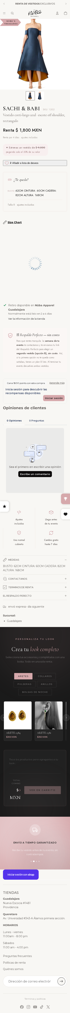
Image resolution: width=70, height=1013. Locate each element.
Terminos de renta (20, 587)
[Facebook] (22, 1007)
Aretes (23, 676)
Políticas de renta (14, 962)
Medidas (13, 559)
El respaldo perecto (17, 595)
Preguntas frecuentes (17, 956)
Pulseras (25, 684)
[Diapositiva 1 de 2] (30, 96)
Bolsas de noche (35, 692)
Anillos (46, 684)
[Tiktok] (41, 1007)
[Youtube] (35, 1007)
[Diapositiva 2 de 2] (40, 96)
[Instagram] (28, 1007)
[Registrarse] (61, 981)
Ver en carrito (42, 790)
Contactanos (17, 578)
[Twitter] (48, 1007)
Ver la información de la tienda (26, 318)
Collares (45, 676)
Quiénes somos (13, 969)
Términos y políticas (35, 998)
